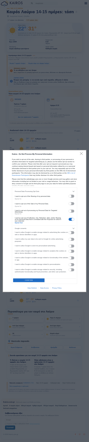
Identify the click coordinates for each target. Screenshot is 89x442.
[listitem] (44, 191)
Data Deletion (32, 288)
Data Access (44, 288)
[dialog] (44, 221)
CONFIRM (29, 280)
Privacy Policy (57, 288)
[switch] (71, 196)
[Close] (82, 154)
